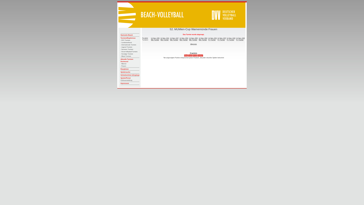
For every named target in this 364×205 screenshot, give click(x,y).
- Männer (123, 63)
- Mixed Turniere (126, 56)
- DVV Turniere (125, 40)
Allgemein (193, 44)
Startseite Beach (127, 35)
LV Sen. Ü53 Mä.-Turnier (184, 39)
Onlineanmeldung (126, 80)
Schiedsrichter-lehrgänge (130, 75)
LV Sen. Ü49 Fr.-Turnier (240, 39)
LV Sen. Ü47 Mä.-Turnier (174, 39)
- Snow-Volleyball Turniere (129, 51)
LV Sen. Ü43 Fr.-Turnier (231, 39)
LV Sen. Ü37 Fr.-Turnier (222, 39)
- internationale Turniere (128, 45)
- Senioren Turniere (127, 49)
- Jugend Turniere (126, 47)
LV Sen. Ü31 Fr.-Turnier (212, 39)
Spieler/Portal (126, 78)
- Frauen (123, 66)
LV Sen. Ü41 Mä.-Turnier (165, 39)
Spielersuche (125, 72)
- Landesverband (126, 42)
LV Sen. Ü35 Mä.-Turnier (155, 39)
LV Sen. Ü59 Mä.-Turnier (193, 39)
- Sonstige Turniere (127, 54)
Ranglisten (125, 69)
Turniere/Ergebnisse (128, 38)
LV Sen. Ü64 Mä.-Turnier (203, 39)
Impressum (125, 83)
